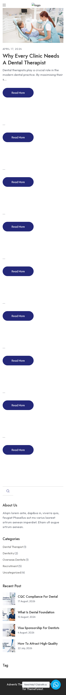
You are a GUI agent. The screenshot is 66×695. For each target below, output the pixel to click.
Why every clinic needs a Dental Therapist (31, 59)
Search (8, 491)
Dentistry (8, 553)
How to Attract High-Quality (38, 643)
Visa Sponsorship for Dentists (38, 628)
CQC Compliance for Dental (38, 596)
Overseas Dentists (14, 559)
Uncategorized (12, 572)
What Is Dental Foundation (36, 612)
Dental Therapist (13, 547)
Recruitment (10, 566)
